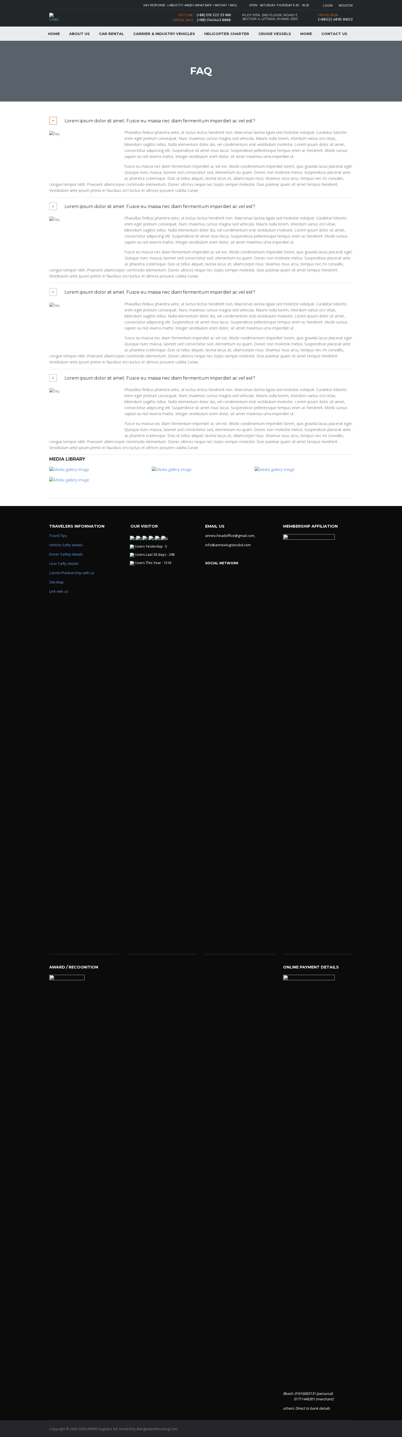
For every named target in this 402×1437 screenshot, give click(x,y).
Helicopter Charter (226, 33)
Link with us (58, 591)
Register (346, 5)
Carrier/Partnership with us (71, 572)
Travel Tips (58, 535)
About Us (79, 33)
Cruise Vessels (274, 33)
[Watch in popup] (98, 470)
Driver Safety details (66, 554)
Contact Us (334, 33)
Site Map (56, 582)
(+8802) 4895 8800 (335, 19)
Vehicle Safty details (66, 544)
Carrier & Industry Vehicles (164, 33)
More (306, 33)
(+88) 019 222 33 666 (214, 15)
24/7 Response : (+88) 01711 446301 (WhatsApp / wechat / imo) (190, 5)
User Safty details (64, 563)
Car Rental (111, 33)
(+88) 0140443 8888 (214, 20)
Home (54, 33)
